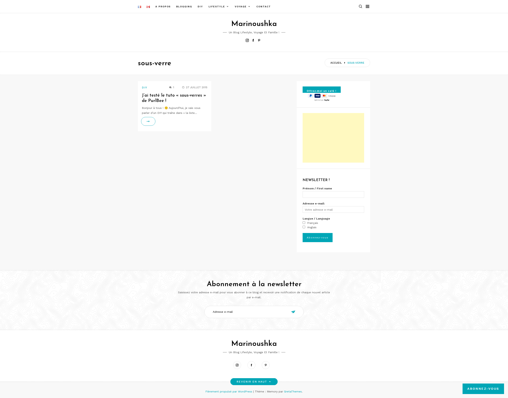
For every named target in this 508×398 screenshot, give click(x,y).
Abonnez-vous (483, 388)
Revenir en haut (252, 381)
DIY (200, 6)
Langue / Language (316, 218)
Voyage (241, 6)
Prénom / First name (317, 188)
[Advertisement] (333, 138)
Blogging (184, 6)
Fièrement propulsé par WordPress (229, 391)
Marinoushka (254, 24)
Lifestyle (217, 6)
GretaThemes (293, 391)
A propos (163, 6)
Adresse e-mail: (314, 203)
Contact (263, 6)
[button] (360, 6)
